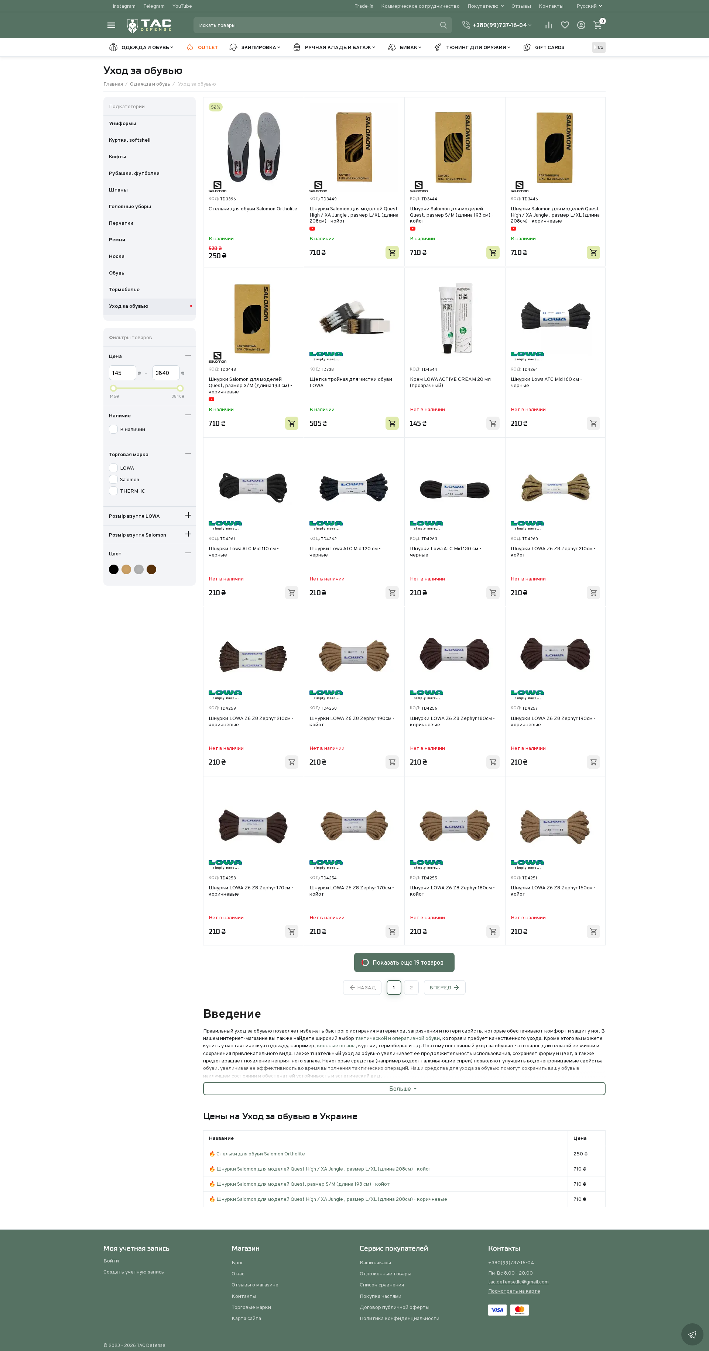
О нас (238, 1273)
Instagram (124, 6)
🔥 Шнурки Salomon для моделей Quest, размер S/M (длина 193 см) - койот (299, 1184)
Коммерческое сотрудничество (420, 6)
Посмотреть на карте (514, 1291)
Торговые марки (251, 1307)
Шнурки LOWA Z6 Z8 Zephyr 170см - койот (351, 891)
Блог (237, 1262)
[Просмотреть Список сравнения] (549, 25)
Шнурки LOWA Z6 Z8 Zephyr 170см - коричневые (251, 891)
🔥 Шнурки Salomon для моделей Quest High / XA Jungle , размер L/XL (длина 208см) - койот (320, 1168)
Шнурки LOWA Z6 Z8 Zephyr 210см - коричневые (251, 721)
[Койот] (127, 569)
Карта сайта (246, 1318)
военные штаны (336, 1045)
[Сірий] (139, 569)
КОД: (214, 198)
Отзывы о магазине (255, 1284)
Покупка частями (380, 1296)
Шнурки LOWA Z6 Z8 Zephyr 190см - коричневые (553, 721)
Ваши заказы (375, 1262)
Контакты (551, 6)
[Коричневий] (152, 569)
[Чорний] (114, 569)
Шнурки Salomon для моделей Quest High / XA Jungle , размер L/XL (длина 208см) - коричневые (555, 215)
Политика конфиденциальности (399, 1318)
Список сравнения (382, 1284)
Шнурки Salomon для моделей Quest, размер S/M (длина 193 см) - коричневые (250, 385)
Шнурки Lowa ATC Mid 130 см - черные (445, 551)
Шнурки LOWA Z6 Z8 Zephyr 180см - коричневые (452, 721)
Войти (111, 1260)
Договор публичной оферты (394, 1307)
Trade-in (363, 6)
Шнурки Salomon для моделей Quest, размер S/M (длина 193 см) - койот (451, 215)
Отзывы (521, 6)
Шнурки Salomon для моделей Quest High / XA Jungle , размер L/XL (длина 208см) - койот (353, 215)
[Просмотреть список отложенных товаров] (565, 25)
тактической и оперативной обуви (397, 1038)
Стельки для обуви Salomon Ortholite (253, 209)
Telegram (154, 6)
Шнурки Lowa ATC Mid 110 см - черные (244, 551)
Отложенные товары (385, 1273)
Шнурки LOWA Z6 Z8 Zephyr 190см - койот (351, 721)
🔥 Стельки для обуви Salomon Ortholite (257, 1153)
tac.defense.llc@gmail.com (518, 1281)
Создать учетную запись (133, 1271)
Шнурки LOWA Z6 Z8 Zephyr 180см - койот (452, 891)
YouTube (182, 6)
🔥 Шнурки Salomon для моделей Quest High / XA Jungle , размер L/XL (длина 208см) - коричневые (328, 1199)
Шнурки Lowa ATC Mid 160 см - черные (546, 382)
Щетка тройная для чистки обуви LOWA (350, 382)
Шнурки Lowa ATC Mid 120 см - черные (345, 551)
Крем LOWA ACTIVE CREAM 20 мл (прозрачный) (450, 382)
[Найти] (443, 25)
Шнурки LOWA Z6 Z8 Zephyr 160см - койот (553, 891)
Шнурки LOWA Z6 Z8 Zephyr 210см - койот (553, 551)
